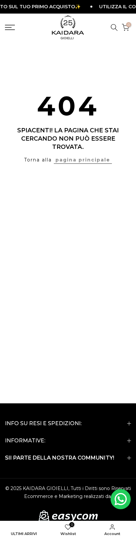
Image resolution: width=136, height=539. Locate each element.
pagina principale (82, 160)
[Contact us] (121, 499)
